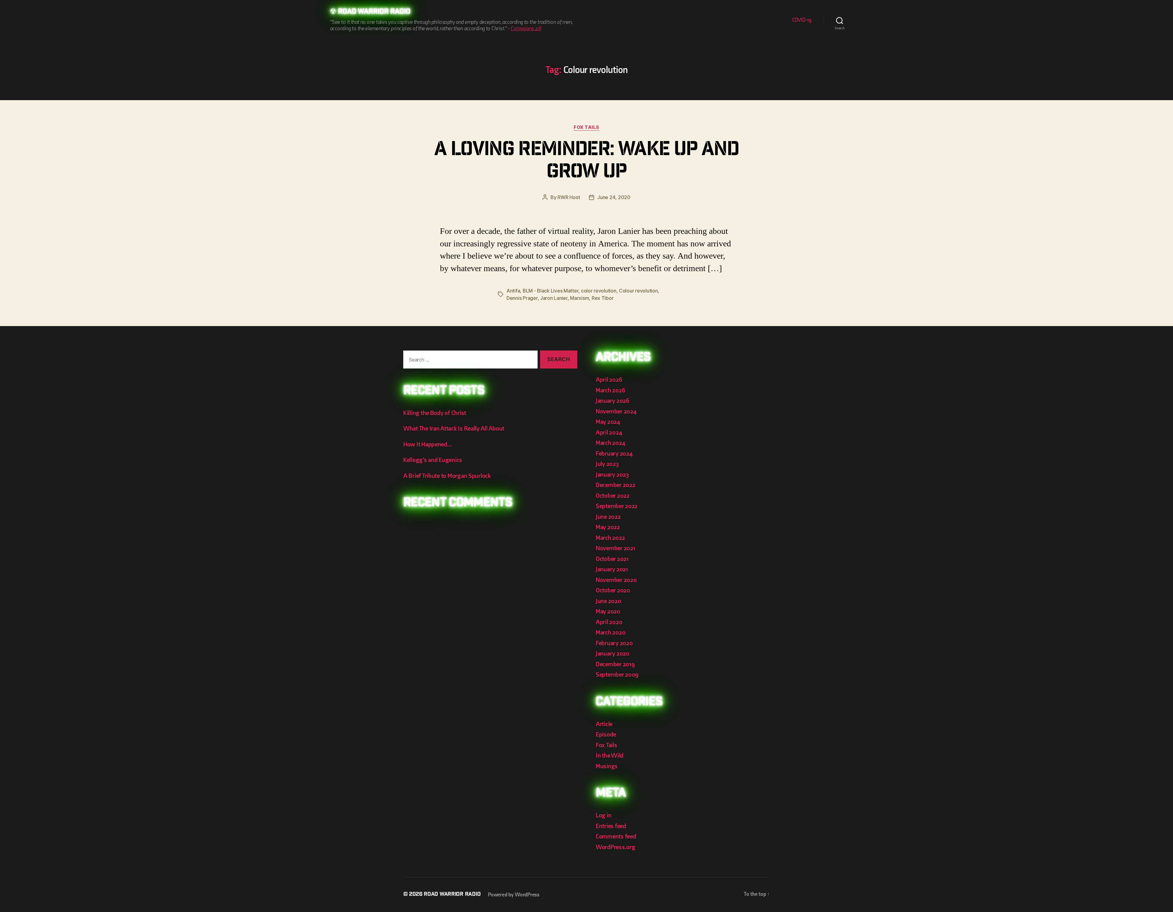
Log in (603, 815)
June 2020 (608, 601)
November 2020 (616, 580)
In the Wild (609, 755)
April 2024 (609, 432)
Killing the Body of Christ (434, 413)
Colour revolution (638, 291)
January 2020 (613, 653)
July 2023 (607, 464)
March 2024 (610, 443)
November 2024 (616, 411)
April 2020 (609, 622)
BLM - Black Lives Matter (551, 291)
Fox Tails (586, 127)
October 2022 (613, 496)
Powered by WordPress (513, 895)
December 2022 (615, 485)
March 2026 (610, 390)
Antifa (513, 291)
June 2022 (608, 517)
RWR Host (568, 197)
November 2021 (615, 548)
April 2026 (609, 379)
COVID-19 (802, 20)
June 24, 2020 (613, 197)
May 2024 (608, 422)
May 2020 (608, 611)
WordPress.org (615, 847)
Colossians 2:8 (525, 28)
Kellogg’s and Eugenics (432, 460)
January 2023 (612, 474)
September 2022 (617, 506)
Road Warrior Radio (374, 12)
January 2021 (612, 569)
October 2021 (612, 559)
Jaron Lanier (554, 298)
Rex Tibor (603, 298)
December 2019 (615, 664)
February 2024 (614, 453)
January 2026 (612, 401)
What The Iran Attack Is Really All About (453, 428)
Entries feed (611, 826)
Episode (606, 734)
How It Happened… (427, 444)
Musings (607, 766)
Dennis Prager (522, 298)
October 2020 (613, 590)
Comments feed (616, 836)
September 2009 (617, 674)
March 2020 (610, 632)
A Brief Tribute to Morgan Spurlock (447, 476)
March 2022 (610, 538)
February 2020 (614, 643)
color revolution (598, 291)
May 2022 (608, 527)
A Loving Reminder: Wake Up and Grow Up (586, 161)
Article (604, 724)
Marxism (579, 298)
